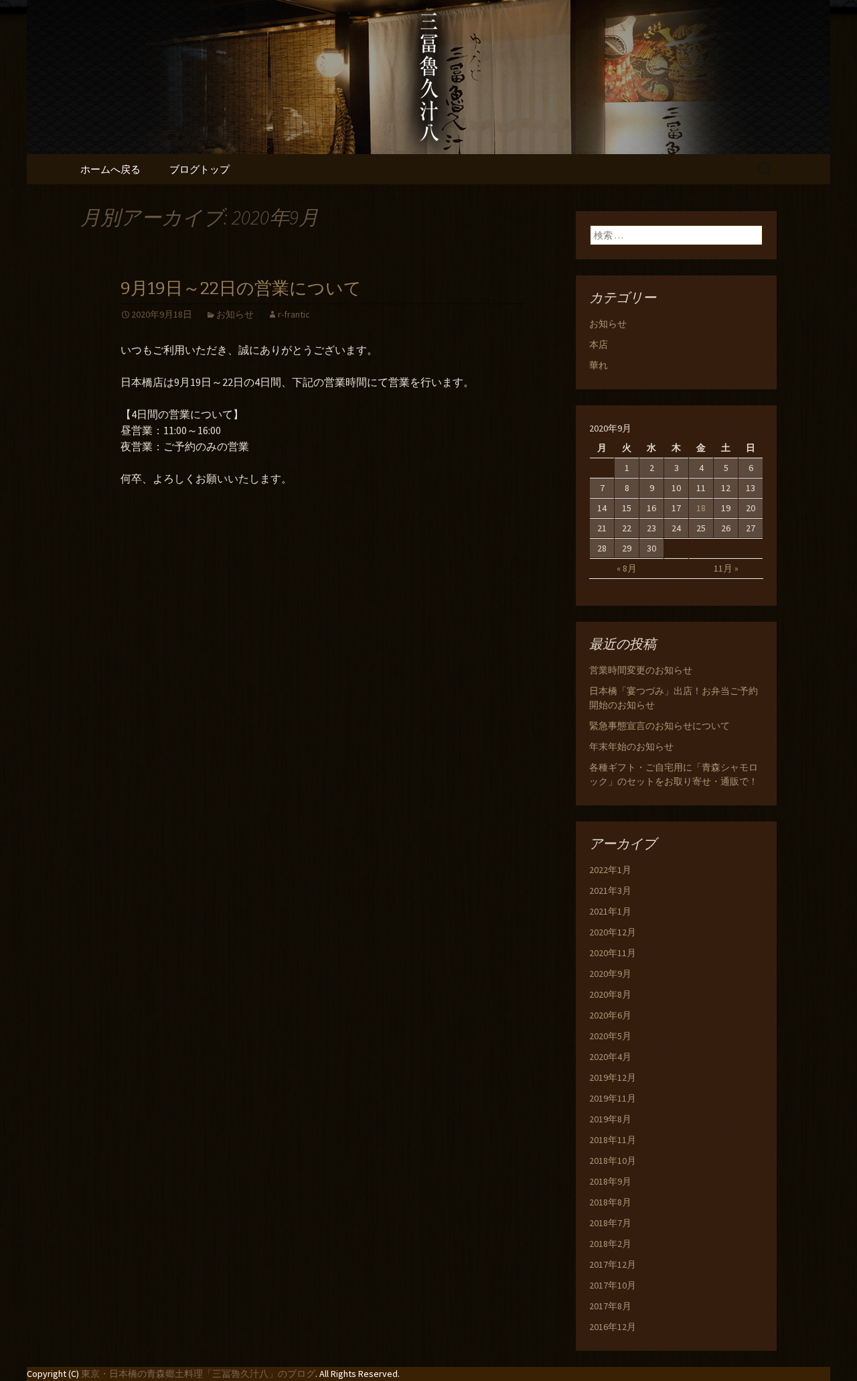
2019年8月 (610, 1119)
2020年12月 (612, 932)
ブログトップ (199, 169)
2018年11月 (612, 1140)
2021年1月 (610, 911)
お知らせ (235, 314)
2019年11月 (612, 1098)
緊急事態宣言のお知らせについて (659, 726)
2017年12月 (612, 1264)
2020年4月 (610, 1057)
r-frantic (294, 314)
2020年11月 (612, 953)
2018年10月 (612, 1161)
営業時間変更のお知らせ (640, 670)
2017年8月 (610, 1306)
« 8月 (627, 568)
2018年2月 (610, 1244)
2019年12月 (612, 1077)
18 (701, 508)
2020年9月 (610, 974)
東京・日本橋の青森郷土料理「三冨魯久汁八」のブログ (198, 1374)
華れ (598, 365)
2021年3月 (610, 890)
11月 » (726, 568)
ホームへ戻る (110, 169)
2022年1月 (610, 870)
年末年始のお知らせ (631, 746)
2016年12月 (612, 1327)
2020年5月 (610, 1036)
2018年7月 (610, 1223)
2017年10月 (612, 1285)
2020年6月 (610, 1015)
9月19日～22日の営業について (241, 288)
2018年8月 (610, 1202)
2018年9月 (610, 1181)
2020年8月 (610, 994)
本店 (598, 344)
